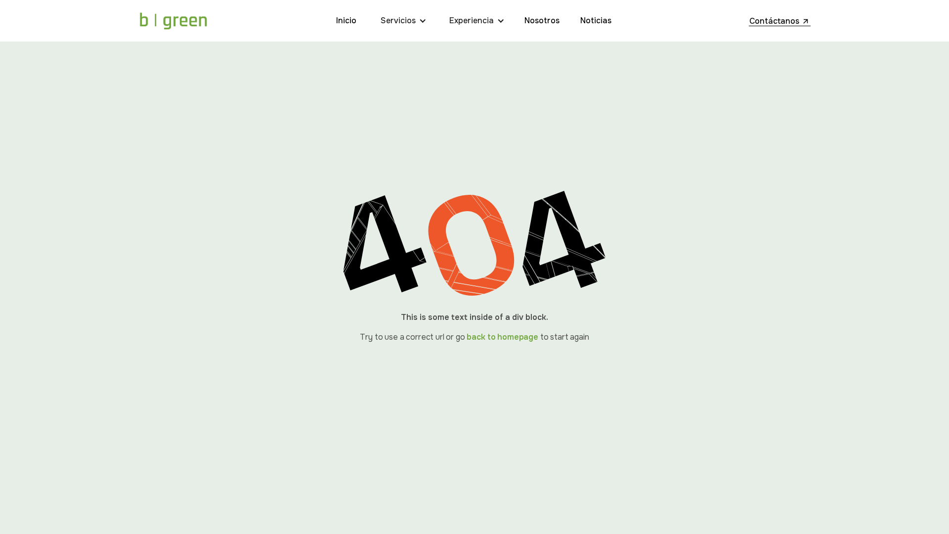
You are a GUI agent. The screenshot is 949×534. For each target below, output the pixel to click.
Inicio (346, 20)
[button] (405, 21)
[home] (173, 20)
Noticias (595, 20)
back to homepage (502, 337)
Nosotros (542, 20)
